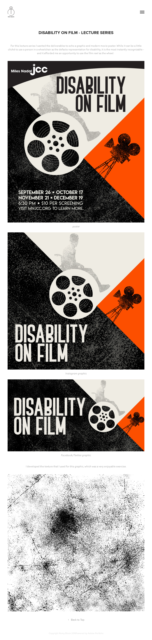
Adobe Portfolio (95, 633)
